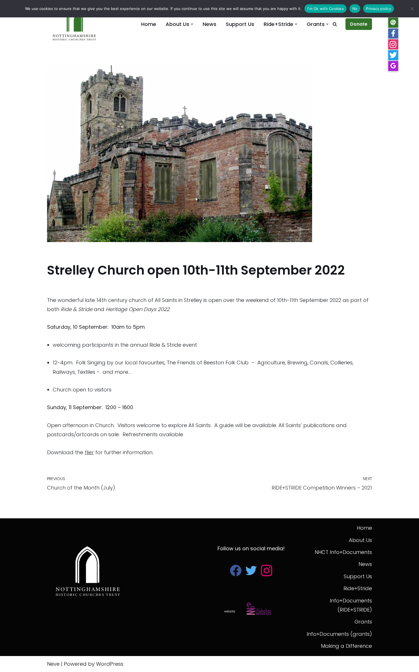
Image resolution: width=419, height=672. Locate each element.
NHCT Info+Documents (343, 552)
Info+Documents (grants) (339, 634)
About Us (360, 540)
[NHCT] (75, 24)
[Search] (335, 24)
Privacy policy (378, 8)
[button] (192, 24)
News (209, 24)
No (355, 8)
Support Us (240, 24)
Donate (358, 24)
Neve (53, 663)
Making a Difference (346, 645)
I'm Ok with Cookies (325, 8)
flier (89, 452)
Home (148, 24)
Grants (363, 621)
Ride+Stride (357, 588)
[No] (412, 8)
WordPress (109, 663)
